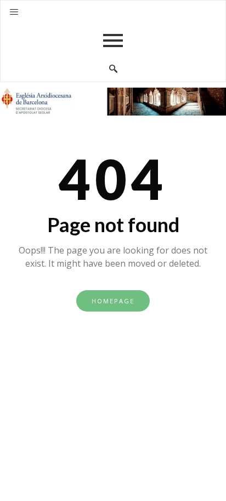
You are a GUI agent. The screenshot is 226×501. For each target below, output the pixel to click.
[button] (14, 12)
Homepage (113, 301)
